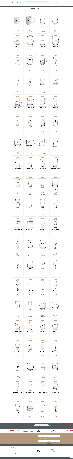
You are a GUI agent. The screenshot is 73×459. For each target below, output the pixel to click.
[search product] (25, 2)
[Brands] (36, 431)
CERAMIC (30, 427)
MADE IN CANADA (35, 427)
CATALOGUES (38, 451)
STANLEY (40, 427)
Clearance (48, 427)
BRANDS (38, 450)
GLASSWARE (43, 427)
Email (38, 434)
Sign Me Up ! (49, 441)
